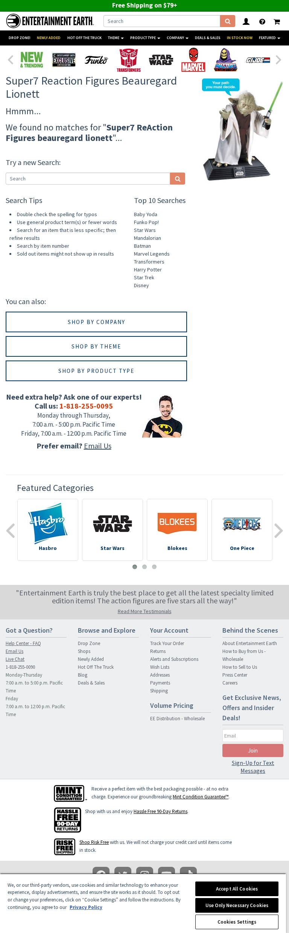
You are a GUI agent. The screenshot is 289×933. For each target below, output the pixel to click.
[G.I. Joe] (258, 59)
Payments (160, 683)
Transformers (149, 261)
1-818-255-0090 (20, 667)
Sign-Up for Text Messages (253, 766)
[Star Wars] (161, 59)
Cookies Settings (237, 922)
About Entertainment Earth (249, 643)
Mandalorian (147, 238)
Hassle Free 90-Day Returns (160, 811)
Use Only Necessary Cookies (236, 905)
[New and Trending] (31, 59)
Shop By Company (96, 322)
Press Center (234, 675)
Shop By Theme (96, 346)
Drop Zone (89, 643)
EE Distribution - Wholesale (177, 718)
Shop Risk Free (94, 842)
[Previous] (10, 59)
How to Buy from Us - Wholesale (244, 655)
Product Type (143, 37)
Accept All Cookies (237, 889)
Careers (229, 683)
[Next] (278, 59)
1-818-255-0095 (86, 405)
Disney (141, 285)
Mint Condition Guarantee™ (200, 797)
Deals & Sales (208, 37)
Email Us (97, 445)
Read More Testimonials (145, 611)
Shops (84, 651)
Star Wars (145, 230)
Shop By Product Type (96, 370)
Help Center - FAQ (23, 643)
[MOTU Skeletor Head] (225, 59)
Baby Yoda (145, 214)
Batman (142, 245)
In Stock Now (239, 37)
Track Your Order (167, 643)
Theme (114, 37)
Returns (158, 651)
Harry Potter (148, 269)
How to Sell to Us (239, 667)
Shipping (159, 691)
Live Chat (15, 659)
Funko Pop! (146, 222)
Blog (82, 675)
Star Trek (144, 277)
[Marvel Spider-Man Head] (193, 59)
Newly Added (49, 37)
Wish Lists (159, 667)
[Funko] (96, 59)
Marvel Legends (152, 253)
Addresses (160, 675)
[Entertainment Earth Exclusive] (64, 59)
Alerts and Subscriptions (174, 659)
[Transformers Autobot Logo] (128, 59)
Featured (268, 37)
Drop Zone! (19, 37)
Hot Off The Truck (84, 37)
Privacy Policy (86, 907)
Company (176, 37)
